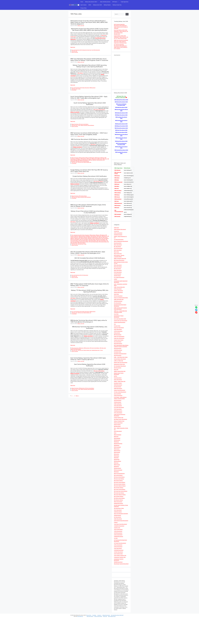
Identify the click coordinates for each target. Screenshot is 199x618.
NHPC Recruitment (118, 379)
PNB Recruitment (117, 402)
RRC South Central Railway (99, 109)
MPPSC (115, 376)
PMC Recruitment (117, 400)
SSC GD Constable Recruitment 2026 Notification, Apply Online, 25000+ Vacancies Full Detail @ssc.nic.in (87, 252)
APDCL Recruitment (118, 232)
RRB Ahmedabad (82, 157)
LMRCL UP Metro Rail (118, 360)
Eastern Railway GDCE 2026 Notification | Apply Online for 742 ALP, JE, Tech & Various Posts (121, 37)
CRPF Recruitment (118, 288)
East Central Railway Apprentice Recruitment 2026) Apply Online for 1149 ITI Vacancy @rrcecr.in (88, 358)
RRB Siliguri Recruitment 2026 (121, 114)
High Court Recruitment (119, 327)
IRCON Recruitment (118, 343)
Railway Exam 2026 (97, 4)
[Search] (127, 14)
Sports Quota (83, 4)
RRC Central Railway (105, 238)
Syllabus (116, 522)
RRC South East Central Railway (120, 491)
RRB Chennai (89, 158)
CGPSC (115, 279)
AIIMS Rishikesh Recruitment (120, 229)
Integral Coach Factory (118, 340)
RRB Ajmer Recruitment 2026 (121, 130)
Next (77, 395)
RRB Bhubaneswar (118, 203)
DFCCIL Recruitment (118, 295)
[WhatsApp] (196, 307)
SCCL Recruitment (118, 510)
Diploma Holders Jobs (87, 162)
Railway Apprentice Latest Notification (87, 125)
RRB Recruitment (92, 87)
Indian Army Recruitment (119, 336)
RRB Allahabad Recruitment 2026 (121, 99)
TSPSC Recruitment (118, 531)
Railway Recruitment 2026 (91, 1)
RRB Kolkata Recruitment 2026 (121, 112)
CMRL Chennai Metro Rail (119, 287)
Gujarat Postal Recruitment (119, 322)
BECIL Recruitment (118, 244)
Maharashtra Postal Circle (119, 364)
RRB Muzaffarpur (95, 237)
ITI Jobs (79, 88)
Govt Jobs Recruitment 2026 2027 (117, 615)
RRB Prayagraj (105, 237)
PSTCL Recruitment (118, 412)
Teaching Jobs (117, 527)
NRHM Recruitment (118, 384)
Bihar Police (116, 251)
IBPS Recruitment (117, 334)
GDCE (89, 4)
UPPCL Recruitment (118, 544)
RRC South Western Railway (94, 241)
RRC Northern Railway (98, 181)
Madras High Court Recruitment (120, 362)
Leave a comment (75, 52)
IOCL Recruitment (117, 341)
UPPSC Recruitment (118, 546)
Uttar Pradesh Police (118, 553)
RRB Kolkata (81, 237)
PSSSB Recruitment (118, 410)
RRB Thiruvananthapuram (84, 161)
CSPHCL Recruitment (118, 290)
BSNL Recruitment (118, 270)
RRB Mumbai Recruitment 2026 (121, 101)
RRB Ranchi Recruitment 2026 (121, 141)
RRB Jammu (105, 158)
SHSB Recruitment (118, 511)
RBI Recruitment (117, 426)
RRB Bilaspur (78, 158)
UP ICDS (116, 538)
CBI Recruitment (117, 275)
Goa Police (116, 314)
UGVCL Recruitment (118, 534)
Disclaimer (94, 615)
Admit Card (116, 227)
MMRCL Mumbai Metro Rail (119, 371)
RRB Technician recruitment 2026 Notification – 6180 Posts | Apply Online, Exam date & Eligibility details (89, 133)
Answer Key (116, 231)
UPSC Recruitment (118, 548)
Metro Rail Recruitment (105, 1)
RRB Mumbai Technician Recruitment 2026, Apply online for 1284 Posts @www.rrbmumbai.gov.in (88, 321)
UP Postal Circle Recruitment (120, 543)
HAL (115, 324)
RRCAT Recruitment (118, 501)
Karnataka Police (117, 351)
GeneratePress (80, 616)
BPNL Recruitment (118, 265)
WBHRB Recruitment (118, 562)
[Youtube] (196, 312)
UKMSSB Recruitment (118, 536)
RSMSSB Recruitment (118, 503)
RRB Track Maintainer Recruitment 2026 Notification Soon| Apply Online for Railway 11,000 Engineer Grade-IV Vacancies (89, 59)
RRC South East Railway (84, 241)
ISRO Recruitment (117, 348)
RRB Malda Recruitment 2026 (121, 107)
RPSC (115, 433)
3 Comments (74, 198)
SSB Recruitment (117, 515)
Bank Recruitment (117, 243)
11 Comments (74, 313)
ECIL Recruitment (117, 303)
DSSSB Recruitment (118, 301)
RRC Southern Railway (103, 241)
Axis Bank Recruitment (118, 239)
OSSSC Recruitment (118, 395)
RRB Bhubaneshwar (82, 236)
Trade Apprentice (124, 1)
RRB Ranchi (72, 238)
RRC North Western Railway (83, 240)
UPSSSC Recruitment (118, 551)
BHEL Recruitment (118, 250)
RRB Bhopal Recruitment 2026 (121, 123)
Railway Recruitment (85, 87)
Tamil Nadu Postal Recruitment (120, 524)
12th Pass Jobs (80, 162)
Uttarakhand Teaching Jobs (120, 557)
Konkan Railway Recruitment (120, 358)
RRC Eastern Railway (92, 239)
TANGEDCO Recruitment (119, 525)
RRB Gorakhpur (94, 158)
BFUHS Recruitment (118, 248)
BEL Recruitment (117, 246)
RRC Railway (80, 73)
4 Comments (74, 163)
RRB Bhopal (102, 157)
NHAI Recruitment (117, 377)
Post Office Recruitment (119, 407)
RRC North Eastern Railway (119, 484)
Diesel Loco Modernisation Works (121, 297)
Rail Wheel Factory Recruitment (120, 419)
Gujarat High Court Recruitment (120, 320)
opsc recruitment (117, 393)
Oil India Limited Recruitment (120, 392)
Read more (72, 47)
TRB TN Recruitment (118, 529)
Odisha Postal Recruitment (119, 390)
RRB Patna (100, 237)
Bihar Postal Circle (118, 253)
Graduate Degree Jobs (95, 350)
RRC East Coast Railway (84, 239)
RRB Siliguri (78, 161)
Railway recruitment (74, 112)
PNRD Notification (117, 403)
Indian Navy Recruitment (119, 338)
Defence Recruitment (118, 292)
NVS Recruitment (117, 386)
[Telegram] (196, 310)
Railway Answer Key (117, 4)
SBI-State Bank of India (119, 508)
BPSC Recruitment (118, 266)
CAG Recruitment (117, 273)
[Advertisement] (121, 71)
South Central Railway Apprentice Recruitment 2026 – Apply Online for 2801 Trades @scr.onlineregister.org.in (88, 97)
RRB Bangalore (97, 157)
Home (81, 1)
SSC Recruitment (85, 275)
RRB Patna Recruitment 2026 (121, 132)
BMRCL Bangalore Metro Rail (120, 258)
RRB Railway (93, 144)
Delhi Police (116, 294)
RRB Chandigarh (83, 158)
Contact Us (99, 615)
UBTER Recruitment (118, 533)
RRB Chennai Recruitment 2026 (121, 128)
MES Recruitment (117, 367)
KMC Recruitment (117, 355)
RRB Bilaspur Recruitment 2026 (121, 125)
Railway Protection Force (119, 421)
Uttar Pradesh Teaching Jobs (120, 555)
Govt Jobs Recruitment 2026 (77, 87)
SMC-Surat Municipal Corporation (121, 513)
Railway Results (107, 4)
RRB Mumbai (90, 237)
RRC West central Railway (119, 498)
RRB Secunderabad (84, 238)
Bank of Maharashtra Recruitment (121, 241)
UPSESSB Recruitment (118, 550)
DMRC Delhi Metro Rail (118, 299)
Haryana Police (117, 325)
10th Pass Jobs (74, 51)
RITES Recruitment (118, 431)
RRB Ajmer (87, 157)
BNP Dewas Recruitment (119, 260)
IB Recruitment (117, 332)
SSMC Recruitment (118, 518)
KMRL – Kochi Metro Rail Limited (120, 357)
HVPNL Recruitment (118, 331)
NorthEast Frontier (118, 383)
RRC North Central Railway (100, 239)
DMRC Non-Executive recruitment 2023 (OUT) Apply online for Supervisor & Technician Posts (121, 41)
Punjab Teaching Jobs (118, 417)
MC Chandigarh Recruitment (120, 366)
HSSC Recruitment (118, 329)
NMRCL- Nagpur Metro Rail (119, 381)
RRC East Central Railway (74, 239)
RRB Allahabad (91, 157)
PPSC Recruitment (118, 409)
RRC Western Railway (81, 242)
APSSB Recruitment (118, 234)
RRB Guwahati (99, 158)
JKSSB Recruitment (118, 350)
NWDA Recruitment (118, 388)
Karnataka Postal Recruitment (120, 353)
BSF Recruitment (117, 268)
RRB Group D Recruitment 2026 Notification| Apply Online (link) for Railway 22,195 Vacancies (88, 205)
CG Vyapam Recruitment (119, 277)
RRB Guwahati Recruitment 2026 (121, 150)
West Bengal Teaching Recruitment (121, 563)
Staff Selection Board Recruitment (121, 520)
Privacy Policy (83, 8)
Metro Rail (116, 369)
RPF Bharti (114, 1)
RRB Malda (85, 237)
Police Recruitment (118, 405)
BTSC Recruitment (118, 272)
